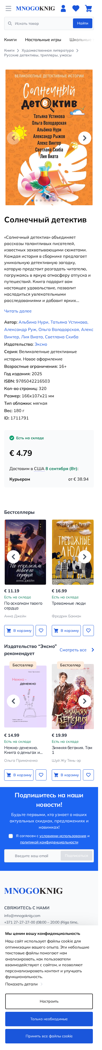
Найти (82, 23)
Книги (10, 39)
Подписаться (76, 855)
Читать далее (18, 311)
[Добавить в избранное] (41, 630)
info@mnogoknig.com (22, 915)
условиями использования (62, 835)
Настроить (49, 1001)
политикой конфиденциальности (49, 842)
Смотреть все (73, 649)
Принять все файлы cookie (49, 1036)
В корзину (22, 630)
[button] (84, 138)
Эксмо (41, 344)
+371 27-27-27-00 (19, 922)
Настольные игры (43, 39)
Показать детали (21, 983)
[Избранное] (76, 8)
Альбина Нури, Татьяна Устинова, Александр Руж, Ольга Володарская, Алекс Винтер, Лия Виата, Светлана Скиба (48, 329)
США (39, 468)
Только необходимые (49, 1019)
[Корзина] (88, 8)
